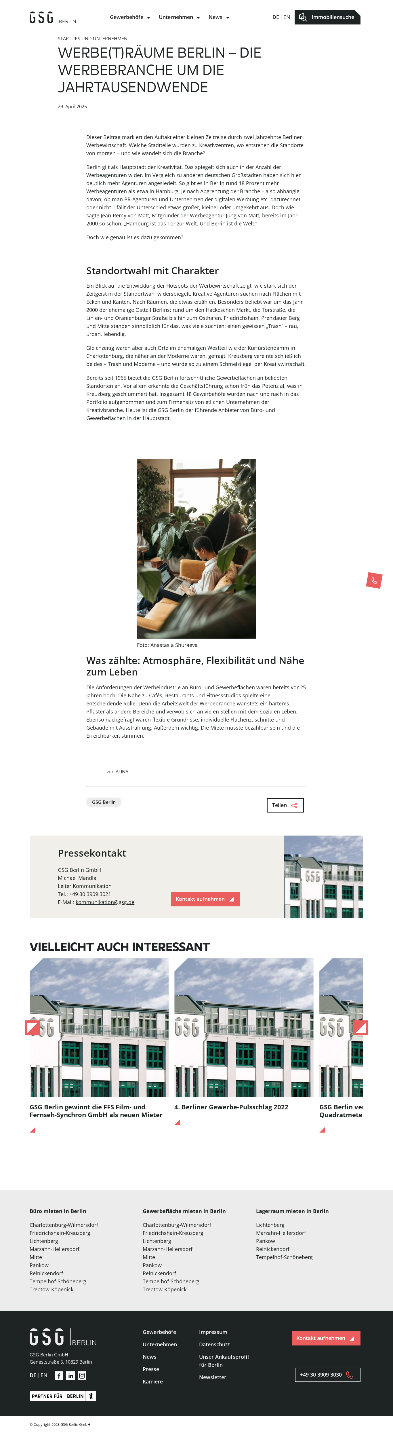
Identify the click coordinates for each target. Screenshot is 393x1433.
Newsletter (212, 1377)
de (275, 17)
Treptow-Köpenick (51, 1289)
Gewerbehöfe (126, 17)
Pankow (39, 1265)
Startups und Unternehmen (92, 38)
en (286, 17)
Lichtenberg (44, 1240)
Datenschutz (214, 1344)
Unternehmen (176, 17)
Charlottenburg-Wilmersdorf (64, 1224)
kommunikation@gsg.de (105, 902)
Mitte (36, 1257)
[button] (32, 1027)
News (215, 17)
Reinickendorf (46, 1273)
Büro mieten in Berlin (58, 1211)
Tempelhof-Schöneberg (58, 1281)
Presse (151, 1369)
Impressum (213, 1331)
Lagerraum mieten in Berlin (292, 1211)
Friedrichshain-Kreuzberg (60, 1232)
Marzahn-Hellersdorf (54, 1249)
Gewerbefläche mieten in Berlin (184, 1211)
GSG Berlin (104, 802)
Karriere (153, 1381)
